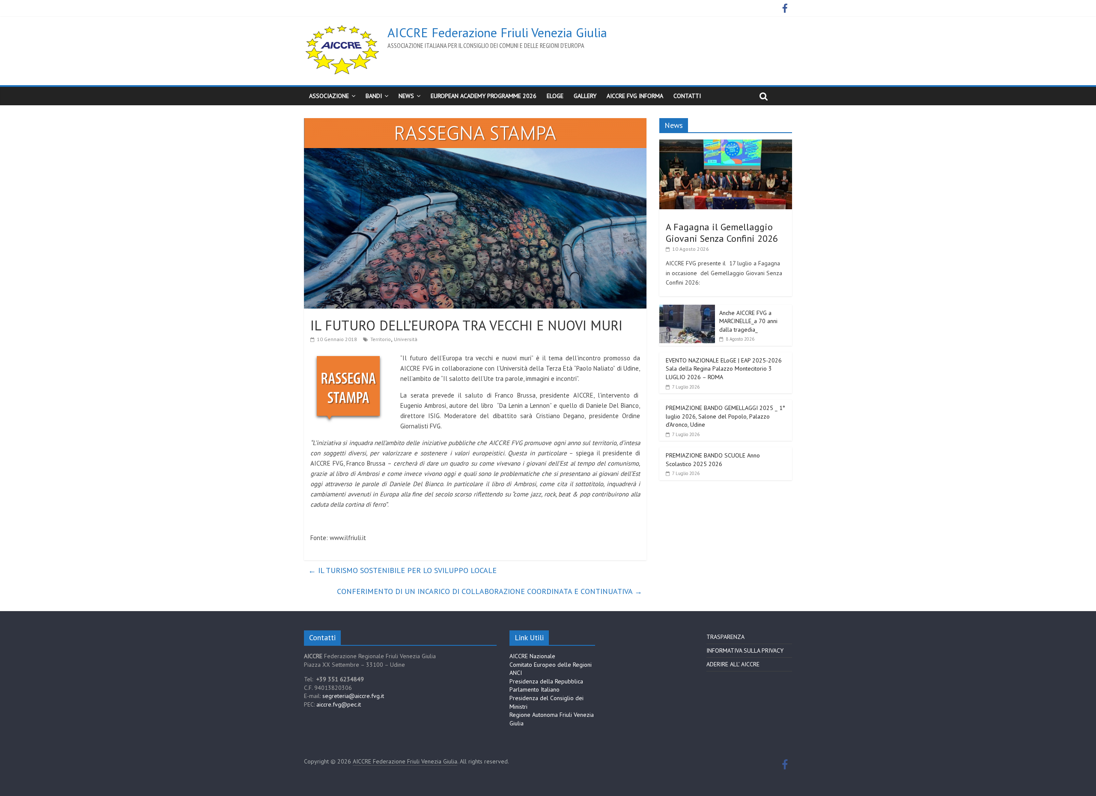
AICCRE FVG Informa (635, 96)
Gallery (585, 96)
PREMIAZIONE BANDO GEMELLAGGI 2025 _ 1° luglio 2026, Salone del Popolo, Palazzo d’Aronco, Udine (725, 416)
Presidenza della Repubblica (546, 681)
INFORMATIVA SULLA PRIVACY (744, 650)
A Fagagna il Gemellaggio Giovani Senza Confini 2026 (722, 232)
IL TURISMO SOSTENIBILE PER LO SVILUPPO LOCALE (402, 570)
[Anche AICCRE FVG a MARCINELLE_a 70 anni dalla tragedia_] (687, 309)
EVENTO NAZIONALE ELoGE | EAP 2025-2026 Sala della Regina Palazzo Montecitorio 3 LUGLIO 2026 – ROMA (724, 368)
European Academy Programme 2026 (483, 96)
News (406, 96)
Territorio (380, 339)
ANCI (515, 673)
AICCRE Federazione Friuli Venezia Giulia (497, 32)
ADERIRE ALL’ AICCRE (732, 664)
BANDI (374, 96)
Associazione (329, 96)
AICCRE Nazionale (532, 656)
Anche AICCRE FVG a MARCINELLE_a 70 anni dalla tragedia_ (748, 321)
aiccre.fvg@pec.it (338, 704)
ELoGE (555, 96)
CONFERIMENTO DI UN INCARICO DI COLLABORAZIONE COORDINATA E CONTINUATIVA (489, 591)
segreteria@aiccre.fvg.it (353, 696)
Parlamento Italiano (534, 689)
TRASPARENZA (725, 637)
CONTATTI (687, 96)
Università (405, 339)
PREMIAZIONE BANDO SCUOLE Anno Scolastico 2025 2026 (713, 459)
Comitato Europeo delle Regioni (550, 664)
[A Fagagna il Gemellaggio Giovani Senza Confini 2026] (725, 144)
